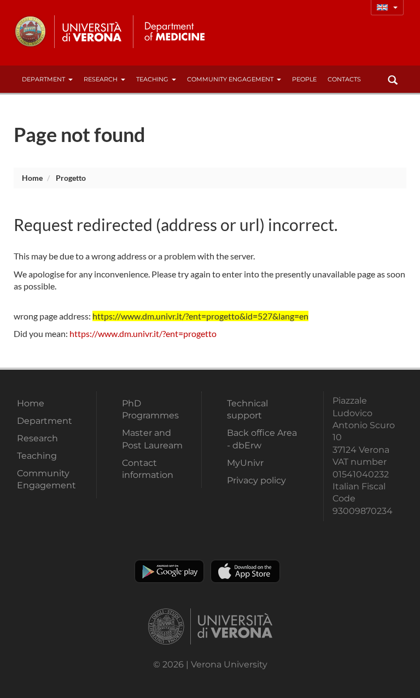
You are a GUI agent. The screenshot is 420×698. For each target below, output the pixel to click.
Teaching (152, 79)
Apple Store (245, 571)
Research (101, 79)
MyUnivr (245, 463)
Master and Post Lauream (152, 439)
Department (43, 79)
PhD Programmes (150, 409)
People (304, 79)
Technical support (247, 409)
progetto (71, 177)
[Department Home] (174, 31)
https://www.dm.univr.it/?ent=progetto (143, 333)
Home (32, 177)
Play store (169, 571)
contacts (344, 79)
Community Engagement (230, 79)
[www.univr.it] (68, 31)
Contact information (147, 469)
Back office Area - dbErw (262, 439)
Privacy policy (256, 480)
